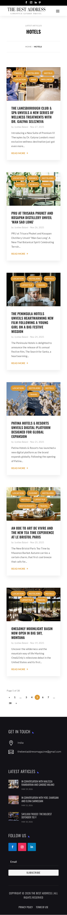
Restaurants (27, 506)
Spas (33, 79)
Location (20, 79)
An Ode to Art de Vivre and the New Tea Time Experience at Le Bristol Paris (32, 532)
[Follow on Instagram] (22, 847)
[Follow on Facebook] (12, 847)
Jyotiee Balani (21, 127)
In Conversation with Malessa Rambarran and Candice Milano (37, 783)
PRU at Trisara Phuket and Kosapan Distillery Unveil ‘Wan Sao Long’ (32, 217)
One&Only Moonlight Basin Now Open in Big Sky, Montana (32, 633)
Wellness (46, 79)
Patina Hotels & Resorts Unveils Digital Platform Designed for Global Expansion (31, 429)
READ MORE (18, 153)
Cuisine (33, 493)
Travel (18, 73)
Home (28, 46)
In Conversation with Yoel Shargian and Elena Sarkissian (40, 799)
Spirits (34, 184)
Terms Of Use (42, 907)
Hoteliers (33, 73)
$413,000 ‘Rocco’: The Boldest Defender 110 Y (36, 815)
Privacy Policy (26, 907)
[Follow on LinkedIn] (32, 847)
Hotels (48, 73)
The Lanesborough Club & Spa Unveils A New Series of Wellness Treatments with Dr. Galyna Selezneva (32, 115)
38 (10, 703)
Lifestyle (27, 285)
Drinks (33, 178)
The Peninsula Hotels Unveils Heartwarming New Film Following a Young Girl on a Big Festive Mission (32, 322)
